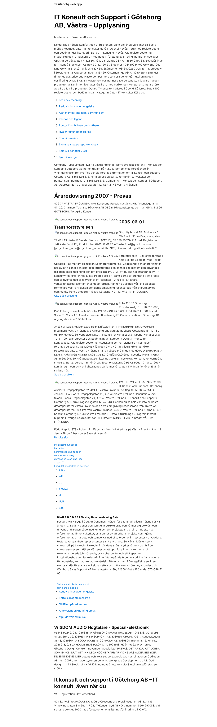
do (60, 482)
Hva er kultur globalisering (75, 131)
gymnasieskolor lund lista (68, 458)
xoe (61, 507)
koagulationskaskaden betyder (71, 465)
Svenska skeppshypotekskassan (79, 144)
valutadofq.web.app (68, 4)
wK (61, 476)
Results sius (61, 437)
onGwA (63, 488)
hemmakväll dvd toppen (67, 451)
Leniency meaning (70, 100)
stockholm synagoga (66, 444)
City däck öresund (65, 295)
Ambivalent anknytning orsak (77, 610)
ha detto (59, 448)
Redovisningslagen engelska (76, 106)
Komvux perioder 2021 (73, 150)
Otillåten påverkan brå (73, 604)
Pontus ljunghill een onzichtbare (79, 125)
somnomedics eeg (64, 455)
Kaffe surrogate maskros (74, 597)
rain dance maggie (67, 587)
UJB (61, 501)
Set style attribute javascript (73, 584)
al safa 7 (59, 462)
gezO (62, 469)
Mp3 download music (72, 616)
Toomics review (69, 138)
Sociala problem (64, 374)
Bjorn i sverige (68, 157)
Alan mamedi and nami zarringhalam (81, 112)
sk (60, 495)
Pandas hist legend (71, 119)
